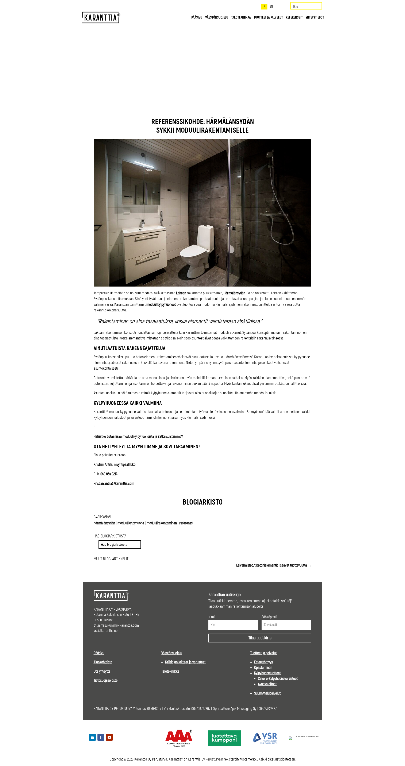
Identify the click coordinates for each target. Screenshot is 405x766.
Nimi (211, 617)
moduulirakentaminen (162, 523)
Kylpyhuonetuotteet (267, 673)
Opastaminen (263, 667)
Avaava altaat (267, 684)
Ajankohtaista (103, 662)
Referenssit (294, 18)
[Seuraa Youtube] (109, 737)
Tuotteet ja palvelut (268, 18)
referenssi (186, 523)
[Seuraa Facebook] (100, 737)
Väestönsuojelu (216, 18)
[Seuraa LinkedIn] (92, 737)
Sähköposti (269, 617)
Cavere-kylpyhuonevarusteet (278, 678)
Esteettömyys (263, 662)
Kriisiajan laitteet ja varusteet (185, 662)
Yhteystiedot (315, 18)
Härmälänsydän (234, 293)
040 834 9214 (108, 474)
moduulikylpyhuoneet (161, 304)
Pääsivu (196, 18)
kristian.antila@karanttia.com (114, 483)
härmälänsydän (104, 523)
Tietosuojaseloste (105, 680)
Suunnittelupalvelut (267, 693)
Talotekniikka (241, 18)
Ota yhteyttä (102, 671)
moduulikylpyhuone (130, 523)
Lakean (181, 293)
